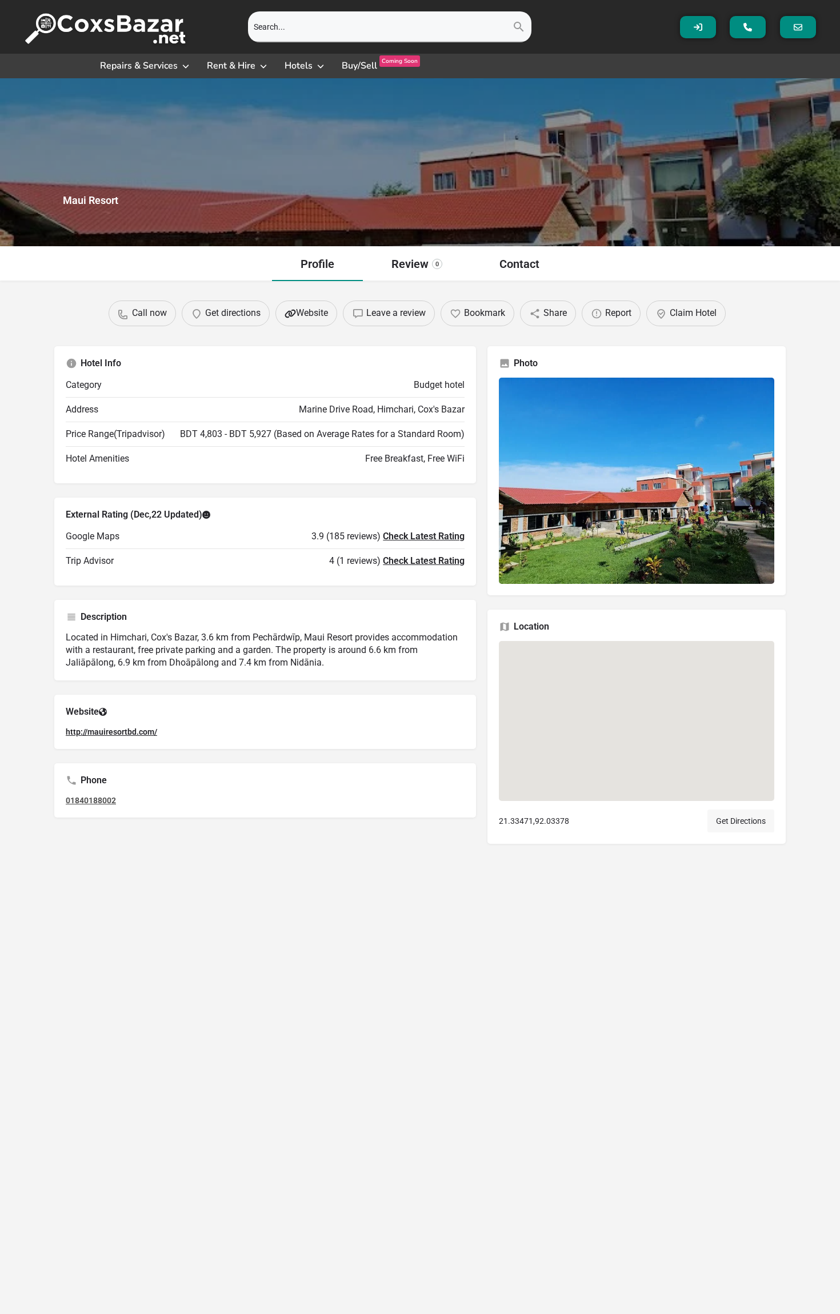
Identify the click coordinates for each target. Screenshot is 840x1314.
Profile (317, 264)
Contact (519, 264)
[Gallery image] (636, 481)
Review (415, 264)
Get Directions (741, 821)
